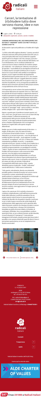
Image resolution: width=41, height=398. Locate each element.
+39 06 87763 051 (21, 294)
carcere (20, 36)
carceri (25, 36)
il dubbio (31, 36)
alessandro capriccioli (10, 36)
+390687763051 (32, 304)
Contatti (20, 337)
